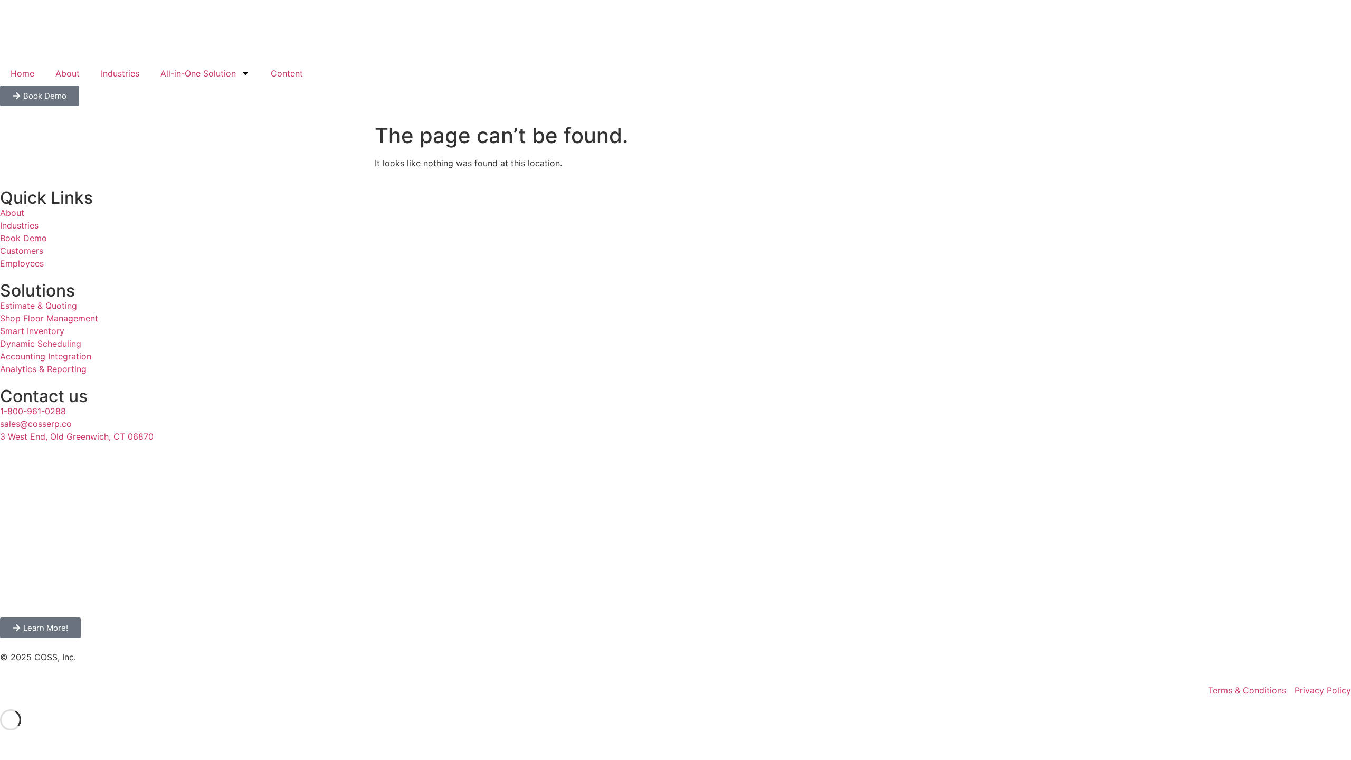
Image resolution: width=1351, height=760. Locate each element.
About (67, 73)
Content (287, 73)
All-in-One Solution (198, 73)
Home (22, 73)
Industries (120, 73)
